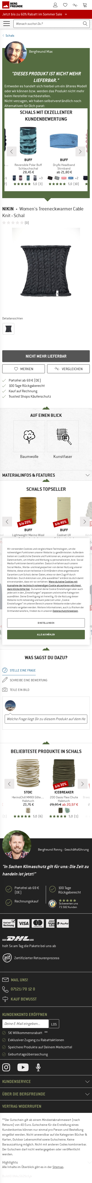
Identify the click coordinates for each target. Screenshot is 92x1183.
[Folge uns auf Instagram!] (9, 1068)
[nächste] (80, 151)
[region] (46, 591)
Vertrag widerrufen (21, 1106)
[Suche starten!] (85, 24)
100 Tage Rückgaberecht (27, 386)
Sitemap (57, 1167)
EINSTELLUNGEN (46, 622)
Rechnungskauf (26, 901)
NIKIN (8, 209)
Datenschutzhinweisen (65, 610)
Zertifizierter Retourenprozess (36, 958)
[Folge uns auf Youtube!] (26, 1068)
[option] (46, 270)
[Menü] (6, 23)
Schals (10, 36)
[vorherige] (12, 151)
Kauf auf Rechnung (23, 391)
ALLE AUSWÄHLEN (46, 634)
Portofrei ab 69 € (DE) (25, 380)
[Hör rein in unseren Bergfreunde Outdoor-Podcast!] (41, 1068)
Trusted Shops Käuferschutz (30, 396)
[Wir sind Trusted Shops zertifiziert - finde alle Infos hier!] (52, 904)
